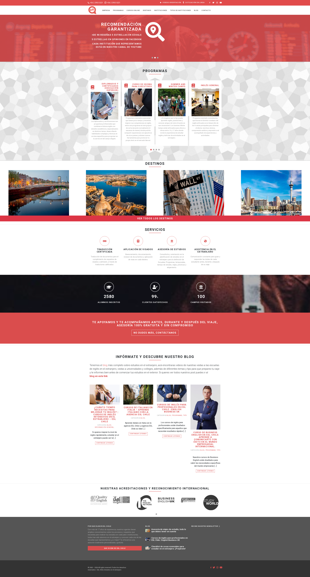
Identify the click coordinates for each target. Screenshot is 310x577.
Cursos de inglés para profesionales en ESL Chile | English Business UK (171, 408)
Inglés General (210, 85)
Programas (118, 10)
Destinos (147, 10)
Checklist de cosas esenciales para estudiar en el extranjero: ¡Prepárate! (168, 547)
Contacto (206, 10)
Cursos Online (133, 10)
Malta (116, 182)
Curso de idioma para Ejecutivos (142, 85)
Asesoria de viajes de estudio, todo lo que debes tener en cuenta (168, 530)
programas (177, 415)
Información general (104, 427)
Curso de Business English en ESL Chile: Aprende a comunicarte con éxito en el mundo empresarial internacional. (205, 439)
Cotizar (31, 197)
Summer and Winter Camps (177, 85)
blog (105, 365)
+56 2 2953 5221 (96, 3)
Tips (185, 415)
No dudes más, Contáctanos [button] (155, 332)
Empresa (106, 10)
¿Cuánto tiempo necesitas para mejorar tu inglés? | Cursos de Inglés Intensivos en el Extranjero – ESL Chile (104, 414)
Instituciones (160, 10)
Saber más (45, 197)
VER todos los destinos (155, 218)
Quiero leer (106, 398)
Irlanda (38, 182)
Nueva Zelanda (271, 182)
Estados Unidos (194, 182)
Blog (196, 10)
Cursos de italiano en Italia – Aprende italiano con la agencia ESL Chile (138, 411)
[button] (152, 57)
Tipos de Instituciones (180, 10)
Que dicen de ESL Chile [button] (114, 548)
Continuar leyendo (104, 443)
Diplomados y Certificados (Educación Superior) (110, 87)
